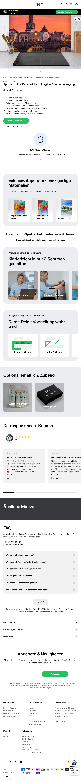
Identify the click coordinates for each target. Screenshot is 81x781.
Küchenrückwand (28, 736)
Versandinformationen (36, 719)
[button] (24, 478)
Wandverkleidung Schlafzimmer (32, 752)
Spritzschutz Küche (15, 77)
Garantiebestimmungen (37, 721)
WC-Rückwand (27, 747)
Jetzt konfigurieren (16, 121)
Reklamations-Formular (11, 713)
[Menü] (77, 760)
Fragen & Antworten (10, 708)
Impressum (32, 710)
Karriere (6, 736)
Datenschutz (33, 713)
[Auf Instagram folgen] (10, 762)
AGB (30, 716)
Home (5, 77)
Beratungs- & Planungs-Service (65, 710)
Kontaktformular (8, 710)
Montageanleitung (9, 716)
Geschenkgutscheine (62, 721)
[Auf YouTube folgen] (21, 762)
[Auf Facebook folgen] (4, 762)
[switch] (74, 773)
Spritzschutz (26, 742)
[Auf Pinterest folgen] (15, 762)
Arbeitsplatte (26, 744)
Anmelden (55, 674)
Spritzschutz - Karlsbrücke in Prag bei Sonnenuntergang (42, 77)
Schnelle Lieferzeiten (62, 716)
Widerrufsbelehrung (35, 724)
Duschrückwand (27, 739)
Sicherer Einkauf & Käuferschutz (66, 713)
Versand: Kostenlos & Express (65, 708)
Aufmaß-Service (60, 719)
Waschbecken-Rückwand (30, 750)
